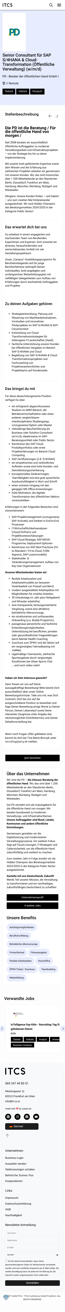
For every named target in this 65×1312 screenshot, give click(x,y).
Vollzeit (22, 91)
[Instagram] (17, 1117)
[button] (56, 115)
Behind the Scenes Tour (19, 1175)
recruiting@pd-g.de (16, 741)
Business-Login (14, 1158)
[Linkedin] (8, 1117)
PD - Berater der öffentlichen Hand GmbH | (30, 76)
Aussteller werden (15, 1163)
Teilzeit (9, 91)
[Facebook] (27, 1117)
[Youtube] (36, 1117)
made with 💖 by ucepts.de (18, 1109)
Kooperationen (13, 1181)
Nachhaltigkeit (13, 1215)
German (18, 1126)
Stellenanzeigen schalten (20, 1169)
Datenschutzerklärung (18, 1203)
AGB (8, 1209)
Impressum (11, 1198)
